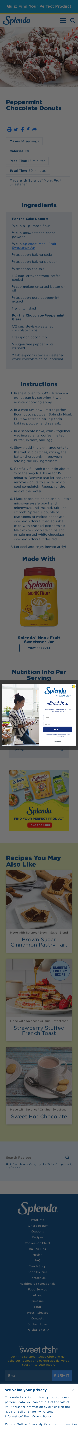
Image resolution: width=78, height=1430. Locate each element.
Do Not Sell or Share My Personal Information (39, 1424)
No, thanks (57, 742)
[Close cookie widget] (73, 1389)
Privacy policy (60, 736)
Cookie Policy (42, 1416)
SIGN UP (57, 729)
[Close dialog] (73, 686)
